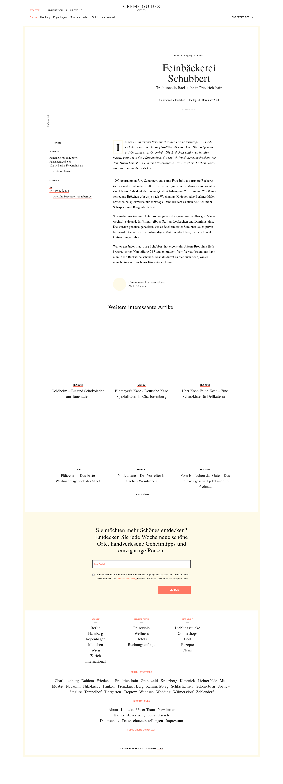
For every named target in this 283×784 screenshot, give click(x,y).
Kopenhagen (60, 17)
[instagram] (137, 739)
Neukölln (73, 686)
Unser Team (145, 709)
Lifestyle (76, 10)
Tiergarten (112, 691)
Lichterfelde (207, 680)
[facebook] (129, 739)
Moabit (57, 686)
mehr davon (143, 494)
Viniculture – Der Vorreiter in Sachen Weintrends (141, 478)
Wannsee (146, 691)
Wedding (163, 691)
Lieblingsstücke (187, 627)
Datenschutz (110, 720)
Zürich (95, 17)
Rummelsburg (157, 686)
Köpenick (187, 680)
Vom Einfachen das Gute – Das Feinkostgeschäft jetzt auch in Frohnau (205, 481)
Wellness (141, 633)
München (75, 17)
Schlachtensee (182, 686)
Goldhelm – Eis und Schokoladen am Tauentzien (77, 393)
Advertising (136, 715)
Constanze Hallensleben (172, 100)
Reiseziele (141, 627)
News (187, 650)
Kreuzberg (168, 680)
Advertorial (189, 109)
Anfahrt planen (62, 171)
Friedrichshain (126, 680)
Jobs (151, 715)
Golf (187, 638)
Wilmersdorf (183, 691)
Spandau (224, 686)
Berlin (33, 17)
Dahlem (87, 680)
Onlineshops (187, 633)
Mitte (224, 680)
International (108, 17)
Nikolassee (91, 686)
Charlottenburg (67, 680)
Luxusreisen (55, 10)
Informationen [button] (141, 701)
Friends (163, 715)
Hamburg (45, 17)
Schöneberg (205, 686)
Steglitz (75, 691)
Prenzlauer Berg (131, 686)
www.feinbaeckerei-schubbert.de (72, 196)
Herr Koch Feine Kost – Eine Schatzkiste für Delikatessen (205, 393)
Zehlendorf (205, 691)
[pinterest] (146, 739)
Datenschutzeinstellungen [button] (142, 720)
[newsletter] (154, 739)
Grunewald (149, 680)
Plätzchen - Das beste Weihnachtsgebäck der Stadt (78, 478)
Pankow (109, 686)
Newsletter (166, 709)
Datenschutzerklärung (127, 578)
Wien (85, 17)
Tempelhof (93, 691)
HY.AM (160, 748)
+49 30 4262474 (59, 190)
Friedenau (105, 680)
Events (119, 715)
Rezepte (187, 644)
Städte (35, 10)
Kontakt (127, 709)
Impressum (174, 720)
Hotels (141, 638)
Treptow (130, 691)
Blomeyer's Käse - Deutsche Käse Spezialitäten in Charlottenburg (141, 393)
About (113, 709)
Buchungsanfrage (141, 644)
